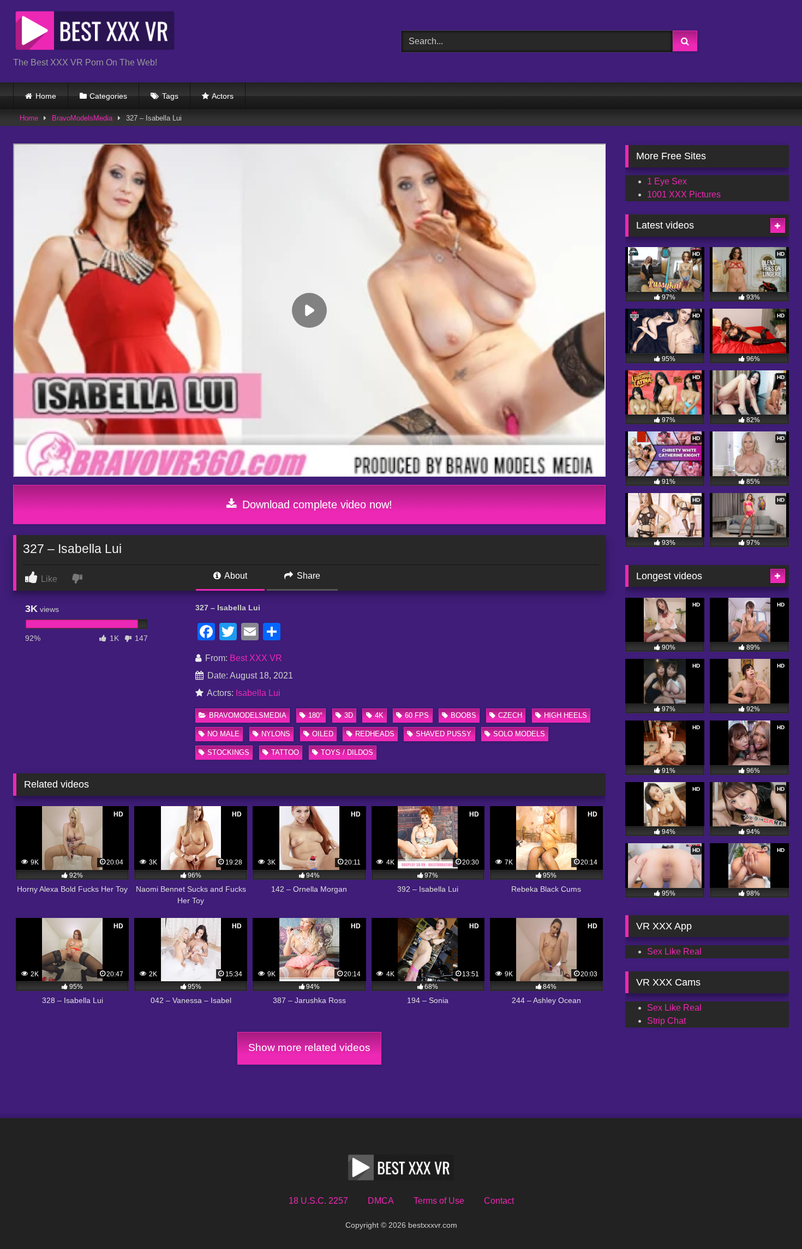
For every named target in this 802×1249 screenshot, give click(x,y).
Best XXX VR (256, 658)
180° (315, 715)
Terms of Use (439, 1200)
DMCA (381, 1200)
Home (45, 96)
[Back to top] (768, 1216)
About (235, 575)
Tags (170, 96)
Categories (108, 96)
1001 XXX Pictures (684, 194)
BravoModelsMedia (82, 118)
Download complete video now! (315, 505)
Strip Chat (666, 1020)
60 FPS (417, 715)
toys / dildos (347, 752)
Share (307, 575)
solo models (519, 734)
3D (348, 715)
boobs (463, 715)
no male (223, 734)
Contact (499, 1200)
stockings (228, 752)
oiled (322, 734)
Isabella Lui (258, 693)
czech (510, 715)
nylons (275, 734)
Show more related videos (309, 1047)
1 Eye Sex (667, 181)
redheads (374, 734)
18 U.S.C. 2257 (318, 1200)
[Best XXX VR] (95, 32)
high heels (565, 715)
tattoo (285, 752)
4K (379, 715)
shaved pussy (443, 734)
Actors (223, 96)
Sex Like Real (674, 951)
